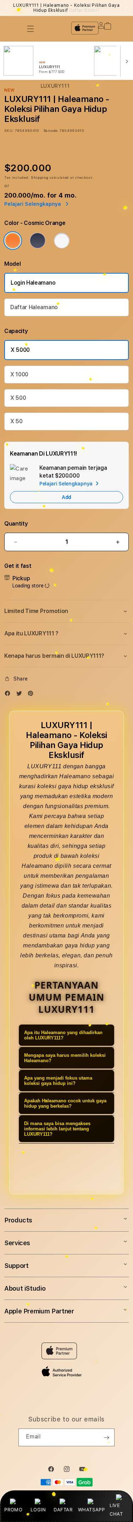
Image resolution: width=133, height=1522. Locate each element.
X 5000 (20, 349)
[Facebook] (9, 695)
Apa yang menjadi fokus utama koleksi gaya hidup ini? (58, 1080)
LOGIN (38, 1509)
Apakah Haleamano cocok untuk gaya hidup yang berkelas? (65, 1103)
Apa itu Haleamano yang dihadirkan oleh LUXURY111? (63, 1035)
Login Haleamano (33, 282)
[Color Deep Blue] (37, 240)
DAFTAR (63, 1509)
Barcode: (51, 130)
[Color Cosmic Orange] (12, 240)
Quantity (16, 523)
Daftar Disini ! (84, 10)
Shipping (40, 177)
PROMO (13, 1509)
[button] (66, 611)
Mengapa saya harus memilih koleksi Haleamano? (65, 1058)
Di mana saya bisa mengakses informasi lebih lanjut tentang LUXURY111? (57, 1129)
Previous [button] (6, 7)
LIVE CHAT (116, 1509)
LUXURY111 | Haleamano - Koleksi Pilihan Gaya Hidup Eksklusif (66, 8)
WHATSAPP (91, 1509)
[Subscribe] (106, 1437)
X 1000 (19, 374)
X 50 (16, 421)
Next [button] (126, 7)
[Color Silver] (62, 240)
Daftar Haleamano (34, 307)
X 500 (18, 397)
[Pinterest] (32, 695)
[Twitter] (21, 695)
